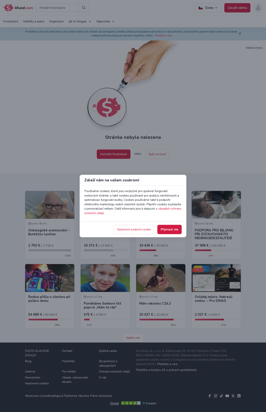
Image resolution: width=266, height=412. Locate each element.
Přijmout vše (169, 229)
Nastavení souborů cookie (134, 229)
